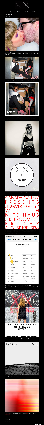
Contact (34, 11)
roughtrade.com (7, 414)
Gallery (26, 11)
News (10, 11)
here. (17, 156)
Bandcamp (33, 80)
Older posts (7, 16)
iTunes (28, 80)
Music (18, 11)
